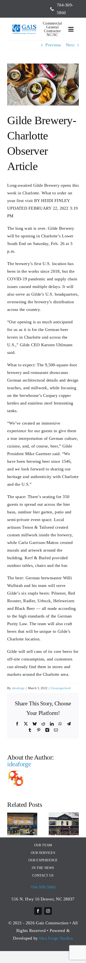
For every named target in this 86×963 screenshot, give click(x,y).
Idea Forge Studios (56, 938)
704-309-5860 (42, 887)
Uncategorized (60, 688)
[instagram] (48, 911)
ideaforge (18, 688)
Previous (53, 45)
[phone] (52, 9)
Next (70, 45)
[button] (10, 823)
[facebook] (38, 911)
